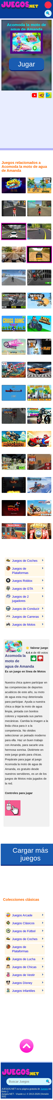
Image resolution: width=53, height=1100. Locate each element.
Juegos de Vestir (23, 975)
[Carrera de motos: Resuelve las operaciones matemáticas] (39, 395)
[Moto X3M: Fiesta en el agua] (39, 303)
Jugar (26, 64)
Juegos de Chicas (24, 967)
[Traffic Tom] (39, 533)
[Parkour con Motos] (39, 280)
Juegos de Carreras (25, 616)
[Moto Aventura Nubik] (39, 326)
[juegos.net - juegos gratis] (20, 1072)
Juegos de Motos (23, 624)
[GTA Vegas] (39, 372)
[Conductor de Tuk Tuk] (14, 418)
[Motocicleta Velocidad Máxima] (14, 257)
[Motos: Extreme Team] (39, 464)
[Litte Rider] (14, 510)
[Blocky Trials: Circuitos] (14, 533)
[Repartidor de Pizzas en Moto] (14, 210)
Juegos (44, 1089)
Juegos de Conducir (25, 609)
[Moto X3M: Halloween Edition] (39, 349)
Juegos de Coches (24, 560)
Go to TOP (27, 1046)
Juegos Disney (22, 983)
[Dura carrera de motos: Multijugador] (39, 234)
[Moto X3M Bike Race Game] (39, 187)
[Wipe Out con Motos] (14, 372)
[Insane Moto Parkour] (39, 487)
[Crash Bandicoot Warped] (14, 187)
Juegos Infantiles (23, 991)
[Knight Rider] (14, 487)
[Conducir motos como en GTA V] (39, 210)
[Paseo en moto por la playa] (39, 510)
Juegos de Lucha (23, 959)
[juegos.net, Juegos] (20, 5)
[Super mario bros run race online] (39, 441)
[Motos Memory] (39, 418)
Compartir (51, 95)
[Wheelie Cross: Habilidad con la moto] (14, 349)
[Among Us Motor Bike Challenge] (14, 395)
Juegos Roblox (22, 581)
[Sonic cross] (14, 326)
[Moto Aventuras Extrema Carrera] (14, 441)
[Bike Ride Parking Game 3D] (14, 464)
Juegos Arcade (22, 915)
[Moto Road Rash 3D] (14, 303)
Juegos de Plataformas (20, 571)
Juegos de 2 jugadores (20, 599)
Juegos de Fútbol (23, 931)
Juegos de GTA (22, 588)
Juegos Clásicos (23, 923)
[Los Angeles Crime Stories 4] (14, 280)
